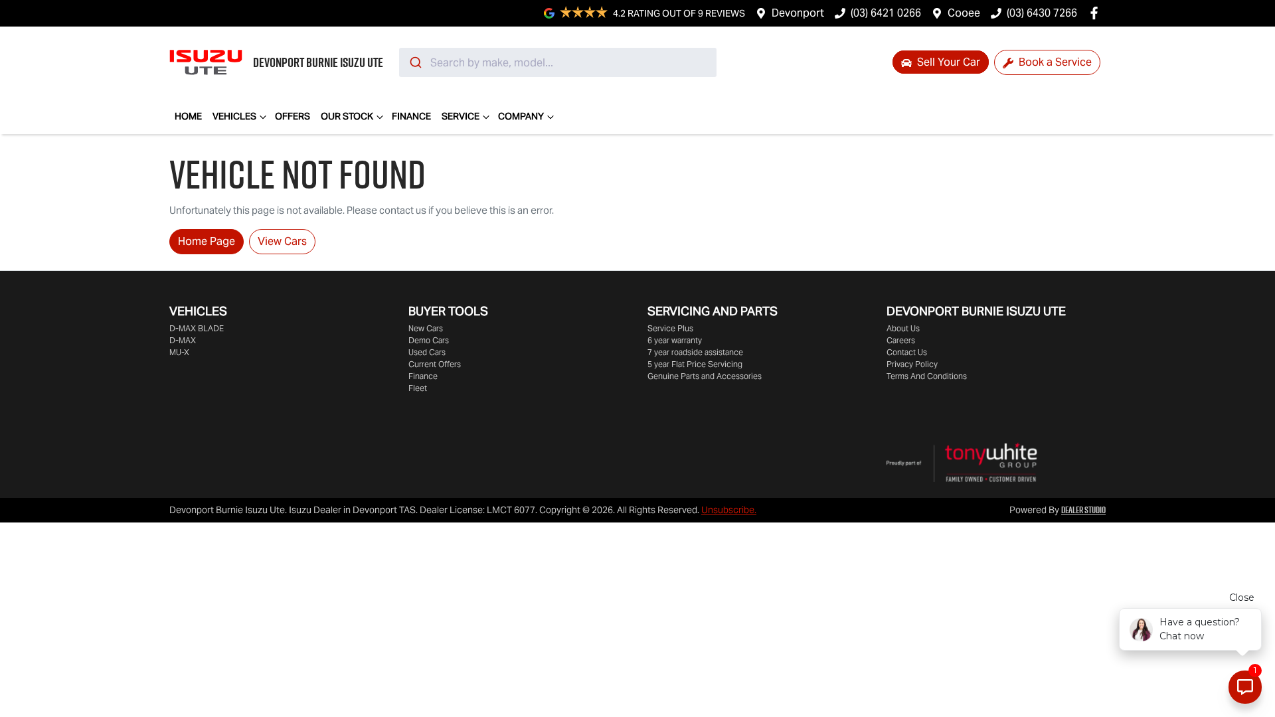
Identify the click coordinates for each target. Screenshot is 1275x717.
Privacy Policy (912, 364)
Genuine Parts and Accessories (704, 376)
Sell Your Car (947, 62)
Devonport (798, 13)
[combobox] (558, 62)
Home (188, 116)
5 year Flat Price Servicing (694, 364)
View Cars (282, 241)
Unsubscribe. (728, 510)
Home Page (206, 241)
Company (521, 116)
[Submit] (414, 62)
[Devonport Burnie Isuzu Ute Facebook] (1097, 13)
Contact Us (907, 352)
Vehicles (234, 116)
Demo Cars (428, 340)
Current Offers (434, 364)
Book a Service (1054, 62)
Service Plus (670, 328)
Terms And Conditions (927, 376)
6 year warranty (674, 340)
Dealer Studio (1083, 510)
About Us (903, 328)
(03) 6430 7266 (1042, 13)
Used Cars (427, 352)
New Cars (425, 328)
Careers (901, 340)
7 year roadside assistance (695, 352)
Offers (292, 116)
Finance (411, 116)
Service (460, 116)
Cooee (964, 13)
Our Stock (347, 116)
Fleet (417, 388)
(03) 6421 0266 (886, 13)
